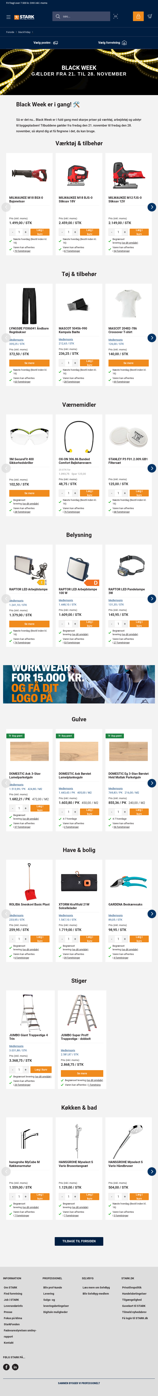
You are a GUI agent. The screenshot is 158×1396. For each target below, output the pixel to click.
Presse (8, 1312)
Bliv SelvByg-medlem (96, 1293)
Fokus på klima (13, 1318)
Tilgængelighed (132, 1299)
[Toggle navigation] (7, 17)
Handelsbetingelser (134, 1293)
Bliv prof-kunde (52, 1287)
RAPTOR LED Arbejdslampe (28, 589)
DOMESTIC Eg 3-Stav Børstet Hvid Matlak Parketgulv (128, 775)
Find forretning (13, 1293)
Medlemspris (16, 339)
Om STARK (10, 1287)
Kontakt (8, 1342)
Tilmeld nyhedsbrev (134, 1312)
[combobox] (81, 16)
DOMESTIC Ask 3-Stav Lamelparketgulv (24, 775)
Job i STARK (11, 1299)
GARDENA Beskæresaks (125, 904)
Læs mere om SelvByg (96, 1287)
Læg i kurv (40, 232)
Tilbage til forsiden (79, 1241)
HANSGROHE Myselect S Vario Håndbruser (125, 1164)
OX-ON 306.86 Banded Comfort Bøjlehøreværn (75, 461)
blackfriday (24, 32)
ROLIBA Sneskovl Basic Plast (29, 904)
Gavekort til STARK (133, 1305)
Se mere (29, 363)
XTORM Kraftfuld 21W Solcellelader (74, 906)
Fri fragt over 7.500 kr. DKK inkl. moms (26, 3)
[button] (152, 207)
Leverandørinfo (13, 1305)
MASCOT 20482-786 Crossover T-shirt (122, 330)
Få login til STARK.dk (135, 1318)
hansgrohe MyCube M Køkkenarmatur (24, 1164)
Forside (10, 32)
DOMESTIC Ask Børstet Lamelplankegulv (75, 775)
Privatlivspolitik (131, 1287)
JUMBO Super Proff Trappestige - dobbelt (76, 1037)
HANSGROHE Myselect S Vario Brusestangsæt (76, 1164)
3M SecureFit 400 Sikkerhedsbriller (21, 461)
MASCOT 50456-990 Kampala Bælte (73, 330)
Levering (48, 1293)
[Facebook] (7, 1369)
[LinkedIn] (15, 1369)
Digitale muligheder (55, 1312)
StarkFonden (12, 1324)
